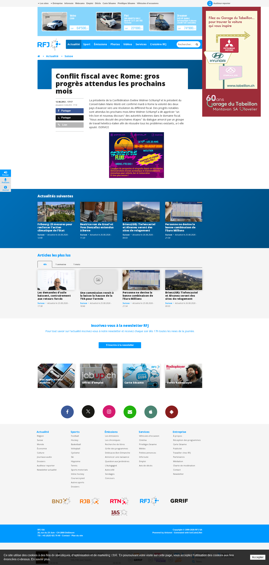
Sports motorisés (79, 470)
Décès (98, 3)
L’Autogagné (111, 465)
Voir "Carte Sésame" (124, 376)
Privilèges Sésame (126, 3)
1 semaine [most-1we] (60, 264)
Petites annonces (147, 452)
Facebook (67, 412)
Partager (66, 110)
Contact (177, 470)
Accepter (258, 557)
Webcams (80, 3)
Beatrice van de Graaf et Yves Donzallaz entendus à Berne (97, 227)
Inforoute (68, 3)
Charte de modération (184, 465)
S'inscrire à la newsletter (120, 345)
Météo (142, 448)
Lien (64, 124)
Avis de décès (145, 465)
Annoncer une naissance (117, 457)
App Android (171, 412)
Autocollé (109, 470)
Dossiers (41, 461)
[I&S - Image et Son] (119, 512)
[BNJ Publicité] (60, 500)
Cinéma (143, 440)
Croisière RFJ (158, 44)
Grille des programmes (116, 448)
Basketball (76, 444)
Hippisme (75, 461)
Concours (109, 478)
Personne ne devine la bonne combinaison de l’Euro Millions (180, 227)
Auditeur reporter (46, 465)
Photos (115, 44)
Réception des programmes (187, 440)
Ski (72, 457)
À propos (177, 436)
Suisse (69, 56)
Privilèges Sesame (148, 444)
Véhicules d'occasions (147, 3)
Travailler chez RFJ (182, 452)
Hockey (74, 440)
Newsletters (130, 412)
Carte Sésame (109, 3)
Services (141, 44)
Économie (42, 448)
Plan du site (77, 535)
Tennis (74, 465)
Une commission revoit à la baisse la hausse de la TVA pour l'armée (97, 296)
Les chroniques (112, 440)
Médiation (178, 461)
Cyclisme (75, 452)
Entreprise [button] (57, 3)
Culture (40, 452)
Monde (40, 444)
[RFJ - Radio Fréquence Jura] (149, 500)
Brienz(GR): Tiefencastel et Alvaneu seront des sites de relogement (139, 227)
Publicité (177, 448)
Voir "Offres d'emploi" (81, 376)
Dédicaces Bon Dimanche (117, 452)
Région (40, 436)
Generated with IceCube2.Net (188, 532)
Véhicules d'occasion (149, 436)
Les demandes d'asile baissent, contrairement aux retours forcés (54, 295)
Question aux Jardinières (117, 461)
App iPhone (150, 412)
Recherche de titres (115, 444)
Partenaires (178, 457)
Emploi (89, 3)
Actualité (74, 44)
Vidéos (127, 44)
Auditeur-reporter (221, 3)
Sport (86, 44)
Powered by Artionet (162, 532)
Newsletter (178, 474)
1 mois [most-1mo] (76, 264)
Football (75, 436)
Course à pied (78, 478)
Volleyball (75, 448)
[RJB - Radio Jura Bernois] (89, 500)
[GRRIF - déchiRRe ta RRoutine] (179, 500)
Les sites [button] (43, 3)
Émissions (100, 44)
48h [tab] (45, 264)
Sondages (109, 474)
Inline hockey (77, 474)
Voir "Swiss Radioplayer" (167, 376)
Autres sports (77, 482)
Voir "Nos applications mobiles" (39, 376)
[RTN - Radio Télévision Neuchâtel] (119, 500)
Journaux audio (44, 457)
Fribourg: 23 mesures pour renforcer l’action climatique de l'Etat (55, 227)
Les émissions (112, 436)
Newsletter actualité (47, 470)
